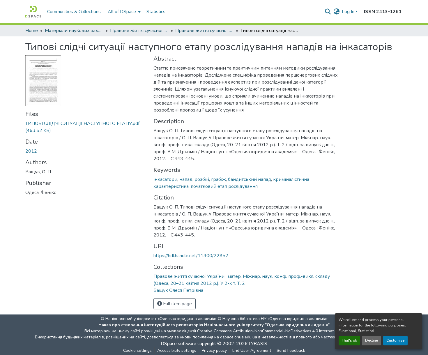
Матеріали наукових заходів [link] (74, 30)
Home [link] (31, 30)
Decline (371, 340)
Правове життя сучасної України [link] (139, 30)
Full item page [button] (177, 304)
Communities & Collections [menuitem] (74, 11)
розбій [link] (201, 179)
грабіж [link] (218, 179)
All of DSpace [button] (122, 11)
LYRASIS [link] (258, 343)
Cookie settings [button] (137, 350)
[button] (33, 11)
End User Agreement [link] (251, 350)
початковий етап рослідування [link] (224, 186)
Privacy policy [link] (214, 350)
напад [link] (185, 179)
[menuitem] (124, 11)
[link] (85, 127)
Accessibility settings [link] (176, 350)
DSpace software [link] (178, 343)
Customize (395, 340)
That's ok (349, 340)
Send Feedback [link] (291, 350)
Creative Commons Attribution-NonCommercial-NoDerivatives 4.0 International (270, 331)
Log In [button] (349, 11)
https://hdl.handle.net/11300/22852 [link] (190, 255)
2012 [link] (31, 151)
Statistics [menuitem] (155, 11)
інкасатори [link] (165, 179)
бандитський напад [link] (249, 179)
